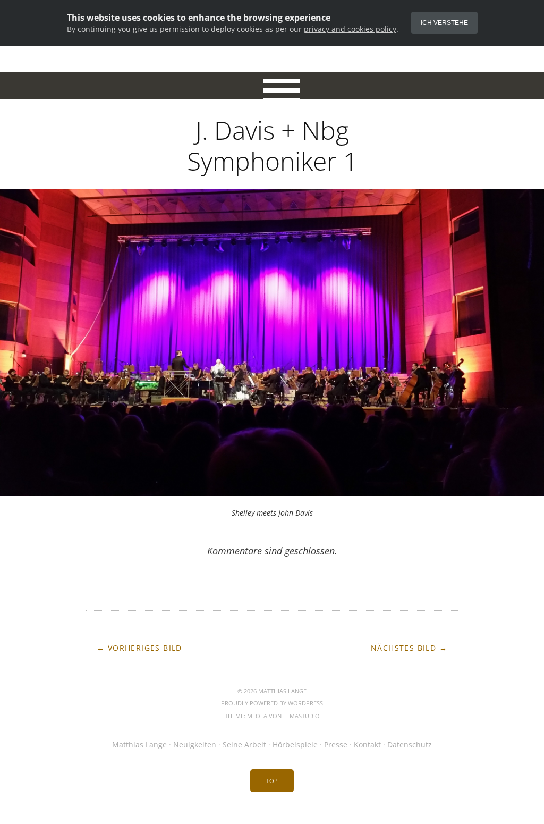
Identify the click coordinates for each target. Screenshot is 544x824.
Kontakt (367, 744)
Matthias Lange (139, 744)
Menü (272, 85)
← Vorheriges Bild (139, 648)
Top (272, 781)
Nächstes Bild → (409, 648)
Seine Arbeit (244, 744)
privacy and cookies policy (350, 29)
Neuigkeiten (194, 744)
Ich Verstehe (444, 23)
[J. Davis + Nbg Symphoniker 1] (272, 492)
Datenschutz (409, 744)
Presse (335, 744)
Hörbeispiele (295, 744)
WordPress (305, 703)
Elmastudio (301, 716)
